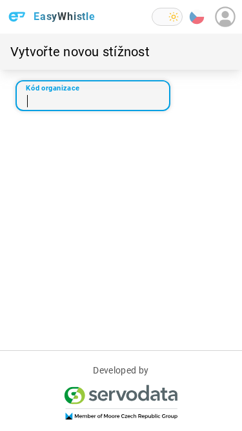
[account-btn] (225, 17)
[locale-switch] (197, 17)
